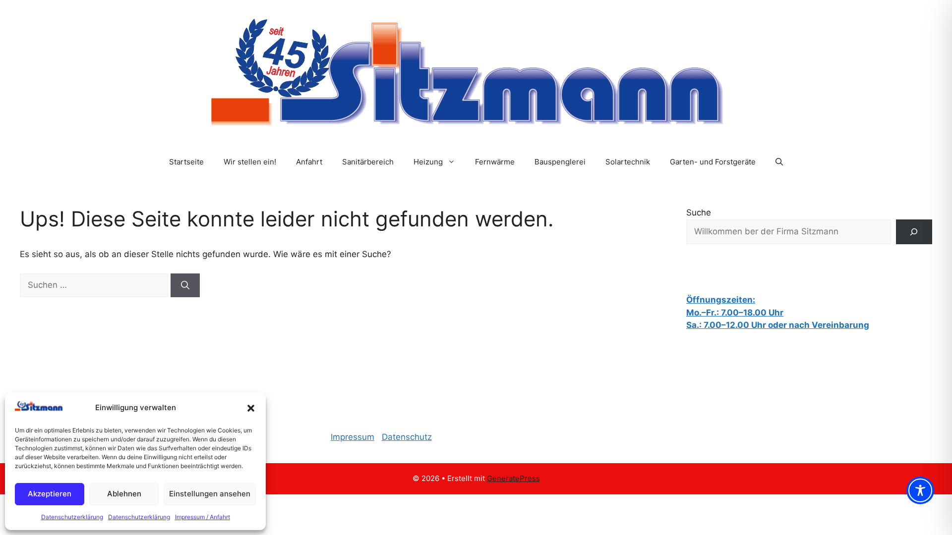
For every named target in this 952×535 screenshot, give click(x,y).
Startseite (186, 161)
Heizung (428, 161)
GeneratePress (513, 478)
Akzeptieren (49, 493)
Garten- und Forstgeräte (713, 161)
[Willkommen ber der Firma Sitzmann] (914, 232)
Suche (698, 212)
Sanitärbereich (368, 161)
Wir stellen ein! (250, 161)
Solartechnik (627, 161)
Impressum (352, 437)
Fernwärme (495, 161)
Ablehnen (124, 493)
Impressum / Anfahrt (202, 517)
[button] (251, 408)
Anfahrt (309, 161)
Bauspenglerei (560, 161)
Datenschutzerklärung (72, 517)
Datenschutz (407, 437)
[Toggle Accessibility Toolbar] (920, 490)
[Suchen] (185, 285)
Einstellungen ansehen (209, 493)
